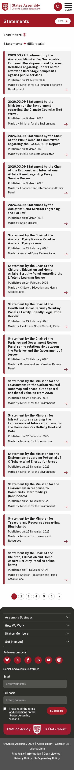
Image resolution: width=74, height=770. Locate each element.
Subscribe (56, 710)
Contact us (62, 743)
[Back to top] (69, 765)
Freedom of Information (26, 753)
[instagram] (59, 660)
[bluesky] (7, 660)
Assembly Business (19, 617)
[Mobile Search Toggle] (58, 6)
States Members (17, 633)
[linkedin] (38, 660)
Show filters (12, 34)
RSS (60, 21)
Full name (9, 692)
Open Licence (52, 753)
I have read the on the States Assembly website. (22, 714)
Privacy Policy (23, 758)
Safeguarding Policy (47, 758)
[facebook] (27, 660)
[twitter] (17, 660)
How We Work (14, 625)
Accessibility (45, 743)
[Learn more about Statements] (25, 44)
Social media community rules (21, 669)
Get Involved (14, 642)
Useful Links (37, 748)
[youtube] (48, 660)
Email (6, 676)
